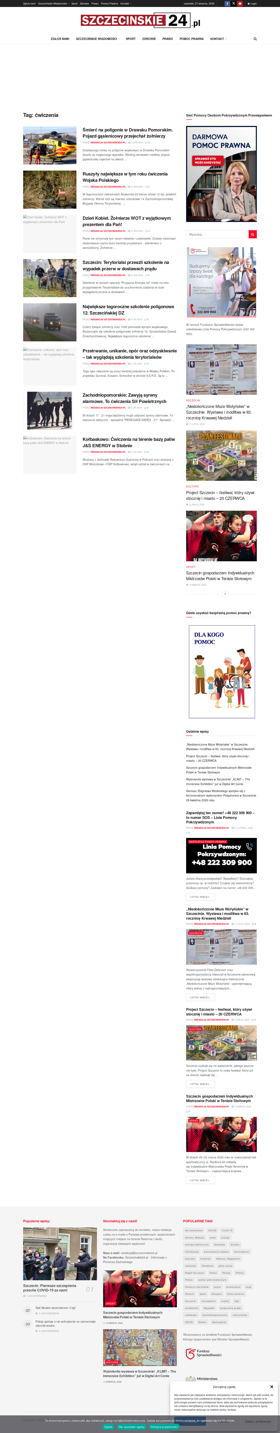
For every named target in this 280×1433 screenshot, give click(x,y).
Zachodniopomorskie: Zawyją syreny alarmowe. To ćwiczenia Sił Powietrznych (124, 398)
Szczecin (193, 400)
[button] (272, 1387)
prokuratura (233, 1286)
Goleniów (219, 1244)
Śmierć (202, 1322)
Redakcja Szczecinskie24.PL (108, 142)
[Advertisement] (140, 74)
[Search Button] (255, 39)
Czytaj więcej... (202, 896)
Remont (189, 1293)
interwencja (192, 1251)
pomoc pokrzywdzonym (213, 1279)
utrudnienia (191, 1308)
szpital (225, 1301)
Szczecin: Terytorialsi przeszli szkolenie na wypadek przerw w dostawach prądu (126, 265)
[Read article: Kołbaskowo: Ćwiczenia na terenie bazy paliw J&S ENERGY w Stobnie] (49, 455)
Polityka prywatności (164, 1426)
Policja (226, 1272)
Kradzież (205, 1258)
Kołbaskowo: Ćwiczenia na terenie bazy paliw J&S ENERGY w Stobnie (129, 442)
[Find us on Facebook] (227, 3)
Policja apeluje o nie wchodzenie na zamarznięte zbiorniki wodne (65, 1323)
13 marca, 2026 (242, 1106)
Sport (74, 3)
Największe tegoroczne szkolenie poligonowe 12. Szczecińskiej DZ (128, 309)
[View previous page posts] (218, 594)
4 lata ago (136, 275)
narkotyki (190, 1265)
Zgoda (108, 1426)
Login (253, 3)
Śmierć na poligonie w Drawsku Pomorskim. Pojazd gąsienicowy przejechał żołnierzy (128, 132)
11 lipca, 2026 (241, 923)
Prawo (95, 3)
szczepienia (208, 1301)
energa (225, 1237)
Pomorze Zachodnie (197, 1286)
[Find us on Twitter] (233, 3)
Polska (240, 1272)
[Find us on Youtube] (240, 3)
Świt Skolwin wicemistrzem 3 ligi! (55, 1308)
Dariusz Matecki (194, 1237)
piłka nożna (225, 1265)
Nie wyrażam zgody (132, 1426)
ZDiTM (189, 1322)
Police (213, 1272)
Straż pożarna (235, 1293)
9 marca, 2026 (113, 1381)
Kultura (192, 486)
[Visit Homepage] (140, 20)
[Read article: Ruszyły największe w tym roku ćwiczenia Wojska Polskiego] (49, 190)
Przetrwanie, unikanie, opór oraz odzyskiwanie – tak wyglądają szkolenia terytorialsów (130, 353)
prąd (248, 1286)
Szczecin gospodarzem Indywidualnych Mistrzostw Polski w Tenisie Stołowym (220, 575)
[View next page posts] (225, 594)
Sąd (236, 1301)
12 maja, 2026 (241, 1019)
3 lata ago (136, 186)
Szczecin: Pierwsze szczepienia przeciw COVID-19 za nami (49, 1288)
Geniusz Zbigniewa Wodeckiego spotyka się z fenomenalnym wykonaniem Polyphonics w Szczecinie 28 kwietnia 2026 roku (221, 795)
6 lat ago (136, 451)
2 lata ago (136, 142)
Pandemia (207, 1265)
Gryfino (235, 1244)
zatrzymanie (240, 1314)
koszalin (190, 1258)
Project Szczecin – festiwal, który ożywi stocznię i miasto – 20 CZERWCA (220, 495)
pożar (217, 1286)
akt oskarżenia (194, 1230)
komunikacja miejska (216, 1251)
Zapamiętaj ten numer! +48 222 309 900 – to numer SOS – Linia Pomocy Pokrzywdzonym (220, 817)
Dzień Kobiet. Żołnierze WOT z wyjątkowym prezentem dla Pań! (127, 221)
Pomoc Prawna (109, 3)
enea (213, 1237)
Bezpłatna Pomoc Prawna (207, 841)
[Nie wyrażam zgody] (275, 1424)
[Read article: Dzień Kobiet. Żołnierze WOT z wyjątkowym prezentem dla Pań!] (49, 234)
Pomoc (189, 1279)
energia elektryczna (197, 1244)
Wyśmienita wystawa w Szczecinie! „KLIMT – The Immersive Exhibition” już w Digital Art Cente (139, 1373)
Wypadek (209, 1308)
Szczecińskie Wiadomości (52, 3)
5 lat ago (136, 319)
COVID (212, 1230)
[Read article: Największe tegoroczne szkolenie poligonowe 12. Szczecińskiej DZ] (49, 322)
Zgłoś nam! (29, 3)
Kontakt (125, 3)
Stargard (217, 1293)
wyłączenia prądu (230, 1308)
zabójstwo (191, 1314)
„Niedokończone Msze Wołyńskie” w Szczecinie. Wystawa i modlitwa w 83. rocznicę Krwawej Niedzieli (219, 412)
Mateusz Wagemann (228, 1258)
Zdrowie (84, 3)
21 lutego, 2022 (243, 827)
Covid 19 (227, 1230)
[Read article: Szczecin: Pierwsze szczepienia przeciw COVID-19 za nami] (60, 1253)
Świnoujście (219, 1322)
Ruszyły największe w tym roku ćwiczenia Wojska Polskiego (125, 176)
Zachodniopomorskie (215, 1314)
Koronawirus (241, 1251)
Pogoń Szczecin (194, 1272)
